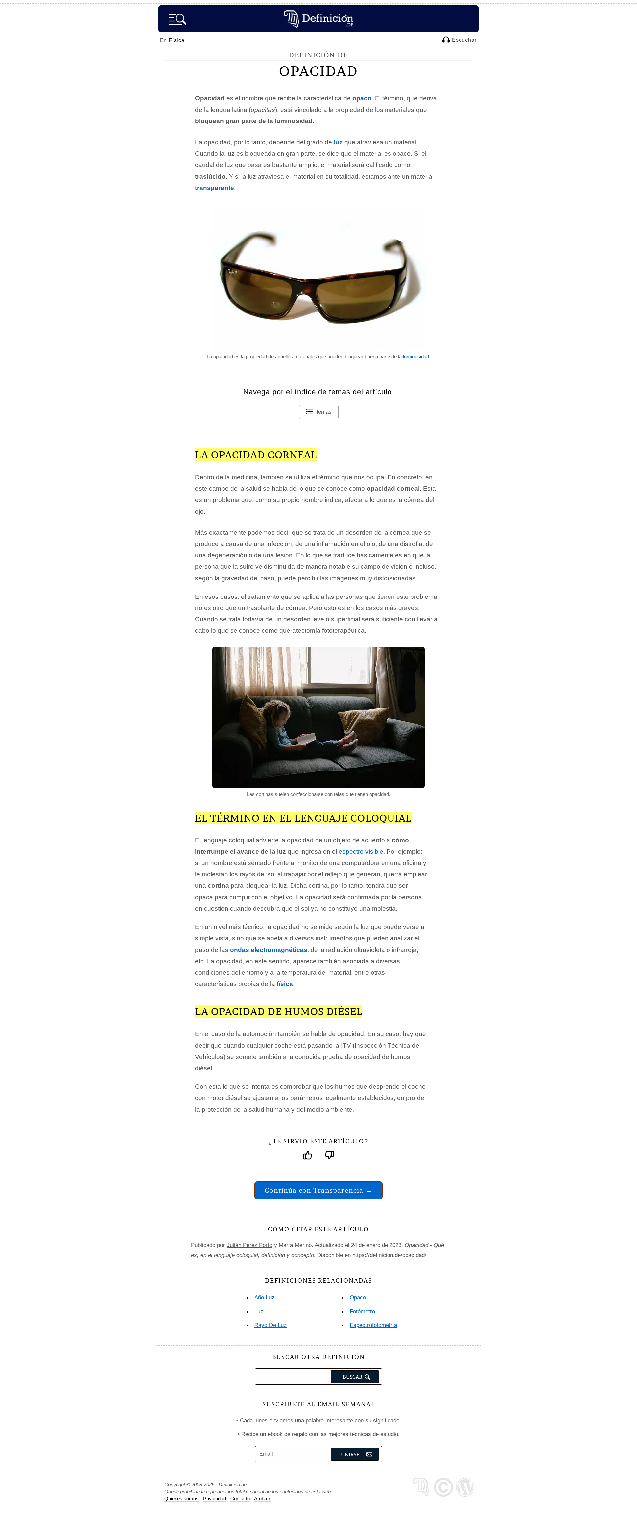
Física (177, 40)
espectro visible (361, 851)
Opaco (358, 1297)
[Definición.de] (318, 19)
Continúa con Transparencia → (318, 1190)
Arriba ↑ (262, 1498)
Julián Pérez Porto (249, 1245)
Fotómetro (362, 1311)
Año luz (264, 1297)
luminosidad (416, 356)
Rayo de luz (270, 1325)
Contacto (240, 1498)
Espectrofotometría (373, 1325)
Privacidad (214, 1498)
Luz (258, 1311)
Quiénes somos (181, 1498)
